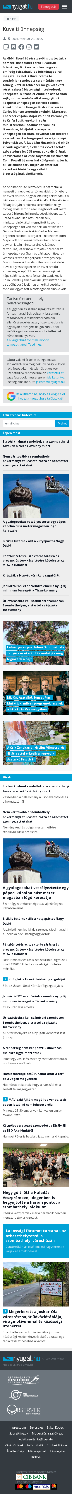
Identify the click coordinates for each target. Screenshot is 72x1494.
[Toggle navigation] (64, 6)
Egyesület (36, 1427)
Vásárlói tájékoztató (19, 1445)
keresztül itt (55, 373)
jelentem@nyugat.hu (50, 382)
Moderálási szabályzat (47, 1433)
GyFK (39, 1445)
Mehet (62, 423)
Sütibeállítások (57, 1445)
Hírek (12, 18)
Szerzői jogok (18, 1433)
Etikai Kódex (55, 1427)
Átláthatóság (15, 1451)
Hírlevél (36, 1457)
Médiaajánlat (37, 1451)
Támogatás (48, 7)
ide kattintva (55, 377)
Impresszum (17, 1427)
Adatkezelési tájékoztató (36, 1439)
